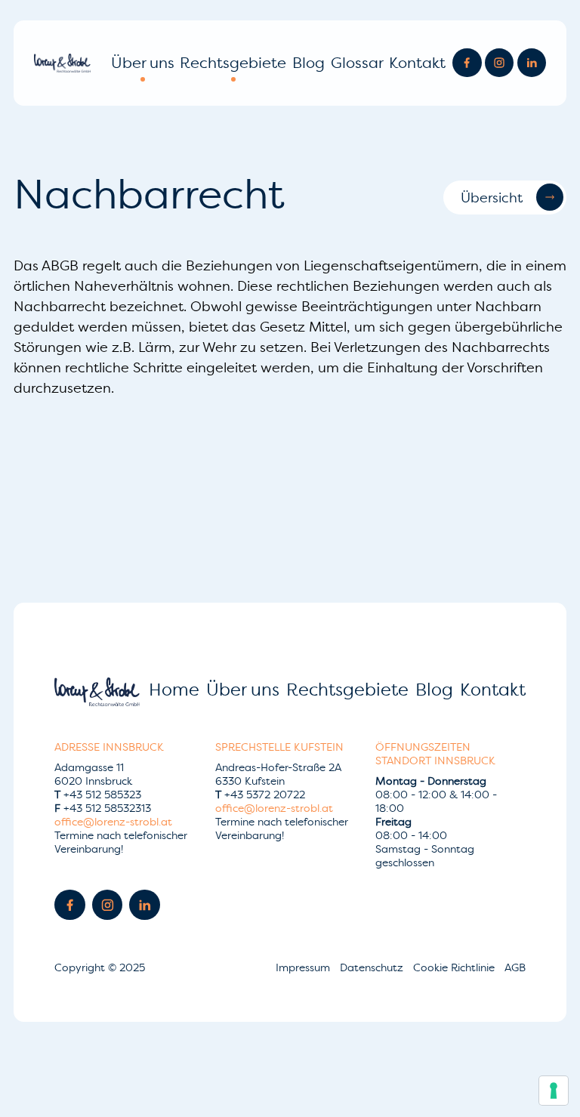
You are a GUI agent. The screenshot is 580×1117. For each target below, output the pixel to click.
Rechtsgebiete (233, 63)
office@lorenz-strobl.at (113, 821)
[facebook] (466, 62)
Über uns (142, 63)
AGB (515, 967)
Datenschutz (373, 967)
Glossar (357, 63)
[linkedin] (531, 62)
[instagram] (499, 62)
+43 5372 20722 (260, 794)
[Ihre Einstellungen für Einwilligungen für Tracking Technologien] (553, 1090)
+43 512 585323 (97, 794)
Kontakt (417, 63)
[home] (62, 63)
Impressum (304, 967)
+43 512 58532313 (102, 808)
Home (174, 689)
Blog (308, 63)
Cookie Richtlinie (455, 967)
